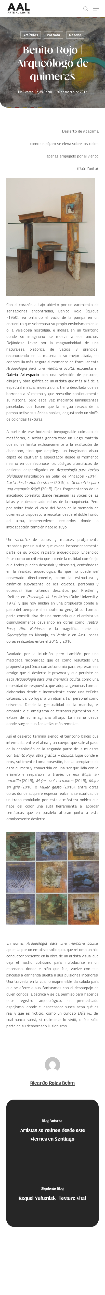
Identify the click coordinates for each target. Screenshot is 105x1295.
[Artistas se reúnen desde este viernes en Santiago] (52, 1131)
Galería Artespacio (22, 374)
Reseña (75, 34)
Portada (53, 34)
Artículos (30, 34)
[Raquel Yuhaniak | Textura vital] (52, 1195)
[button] (96, 8)
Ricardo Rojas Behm (37, 91)
